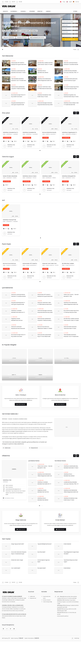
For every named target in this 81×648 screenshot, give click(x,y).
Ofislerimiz (32, 11)
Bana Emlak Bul (23, 37)
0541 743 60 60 (9, 487)
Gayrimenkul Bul (70, 39)
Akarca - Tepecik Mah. (14, 375)
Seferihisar (40, 358)
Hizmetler (39, 11)
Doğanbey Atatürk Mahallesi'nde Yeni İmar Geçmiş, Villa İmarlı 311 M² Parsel (18, 320)
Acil (3, 200)
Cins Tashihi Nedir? (15, 568)
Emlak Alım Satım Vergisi (17, 560)
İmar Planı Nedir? (41, 552)
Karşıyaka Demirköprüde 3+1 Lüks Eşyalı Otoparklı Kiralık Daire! (18, 104)
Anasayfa (5, 11)
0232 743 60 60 (9, 485)
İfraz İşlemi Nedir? (41, 568)
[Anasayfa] (2, 49)
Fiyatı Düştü (6, 244)
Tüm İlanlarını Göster (9, 498)
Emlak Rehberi (67, 568)
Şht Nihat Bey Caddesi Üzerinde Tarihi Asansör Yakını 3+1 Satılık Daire (45, 64)
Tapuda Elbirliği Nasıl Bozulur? (44, 544)
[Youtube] (14, 629)
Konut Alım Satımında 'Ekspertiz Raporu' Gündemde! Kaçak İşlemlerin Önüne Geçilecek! (18, 553)
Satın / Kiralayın (9, 37)
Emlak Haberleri (67, 544)
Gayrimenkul (13, 11)
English (70, 1)
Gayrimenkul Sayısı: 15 (40, 377)
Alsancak (14, 358)
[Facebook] (3, 629)
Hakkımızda (7, 448)
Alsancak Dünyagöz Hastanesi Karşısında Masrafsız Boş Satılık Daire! (45, 104)
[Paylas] (78, 49)
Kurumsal (23, 11)
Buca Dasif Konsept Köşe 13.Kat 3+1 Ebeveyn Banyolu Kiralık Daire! (71, 88)
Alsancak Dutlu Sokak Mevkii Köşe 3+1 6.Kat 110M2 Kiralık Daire (44, 336)
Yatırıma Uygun (8, 157)
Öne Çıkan (6, 113)
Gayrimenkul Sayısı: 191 (40, 360)
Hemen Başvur (21, 404)
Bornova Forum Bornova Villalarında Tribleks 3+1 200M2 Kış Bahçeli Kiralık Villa (44, 328)
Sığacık (67, 358)
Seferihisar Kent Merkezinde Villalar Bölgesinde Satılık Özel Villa (44, 80)
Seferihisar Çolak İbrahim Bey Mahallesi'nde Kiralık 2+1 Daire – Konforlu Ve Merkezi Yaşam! (18, 72)
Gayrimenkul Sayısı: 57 (14, 360)
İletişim (75, 11)
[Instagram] (7, 629)
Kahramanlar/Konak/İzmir (62, 616)
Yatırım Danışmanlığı (47, 601)
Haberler (48, 11)
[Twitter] (10, 629)
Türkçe (63, 1)
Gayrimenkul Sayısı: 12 (67, 360)
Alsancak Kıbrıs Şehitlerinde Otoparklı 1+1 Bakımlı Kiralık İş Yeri (18, 88)
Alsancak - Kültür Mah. (40, 375)
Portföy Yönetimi (46, 600)
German (77, 1)
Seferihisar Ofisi (7, 480)
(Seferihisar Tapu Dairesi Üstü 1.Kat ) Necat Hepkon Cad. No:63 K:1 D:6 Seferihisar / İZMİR (15, 492)
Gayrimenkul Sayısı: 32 (14, 377)
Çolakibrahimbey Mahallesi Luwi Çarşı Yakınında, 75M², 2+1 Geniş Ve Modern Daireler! (71, 72)
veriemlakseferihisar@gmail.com (13, 489)
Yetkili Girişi (76, 638)
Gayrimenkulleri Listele (38, 37)
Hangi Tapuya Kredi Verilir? (17, 544)
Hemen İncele (21, 529)
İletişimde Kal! (34, 448)
